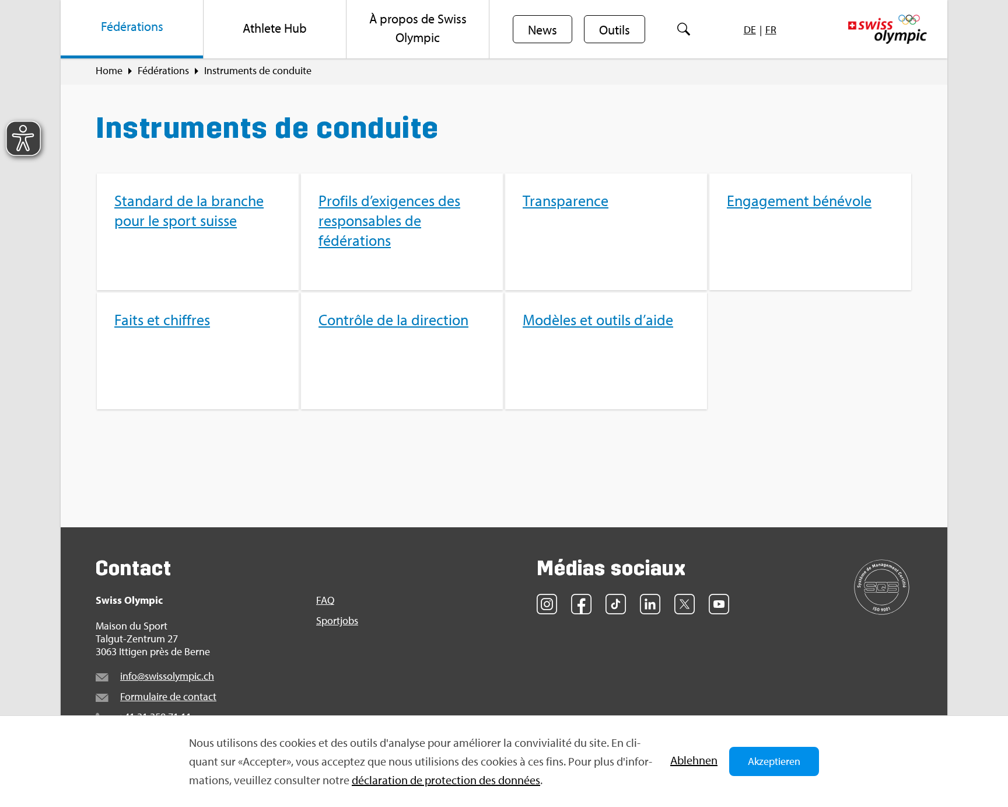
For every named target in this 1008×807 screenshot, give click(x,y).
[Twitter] (684, 604)
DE (750, 29)
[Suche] (683, 29)
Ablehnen (694, 760)
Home (109, 70)
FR (770, 29)
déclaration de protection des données (446, 780)
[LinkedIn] (650, 604)
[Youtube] (719, 604)
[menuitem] (132, 29)
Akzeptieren (774, 761)
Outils (614, 30)
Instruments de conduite (258, 70)
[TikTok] (616, 604)
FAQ (325, 600)
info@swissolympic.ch (167, 676)
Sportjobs (337, 620)
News (542, 30)
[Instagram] (547, 604)
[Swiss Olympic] (887, 29)
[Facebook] (581, 604)
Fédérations (163, 70)
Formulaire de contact (168, 696)
